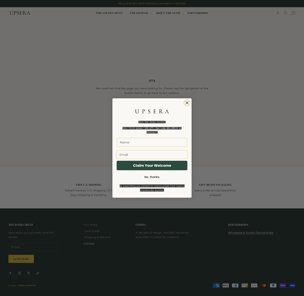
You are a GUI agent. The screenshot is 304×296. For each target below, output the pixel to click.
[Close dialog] (187, 103)
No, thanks (152, 177)
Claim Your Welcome (152, 165)
